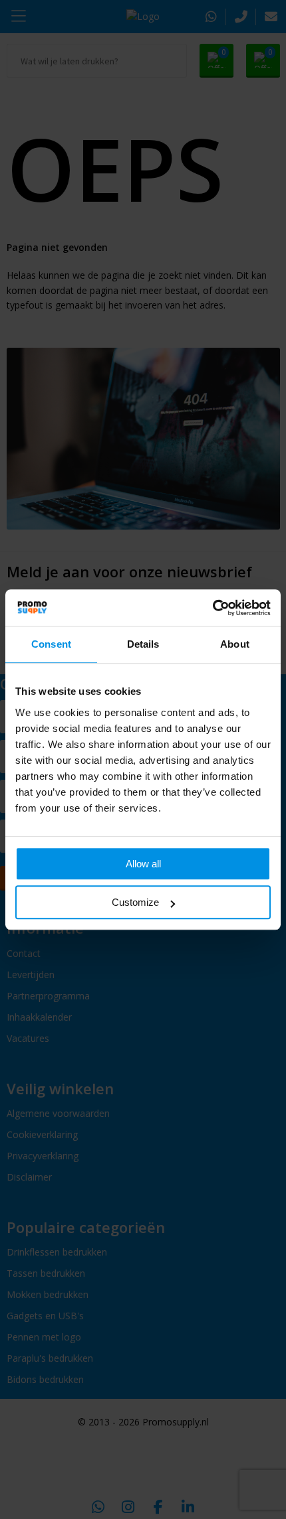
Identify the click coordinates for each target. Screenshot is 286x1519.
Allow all (143, 863)
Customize (135, 902)
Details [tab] (143, 644)
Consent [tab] (51, 644)
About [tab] (234, 644)
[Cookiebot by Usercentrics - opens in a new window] (212, 607)
